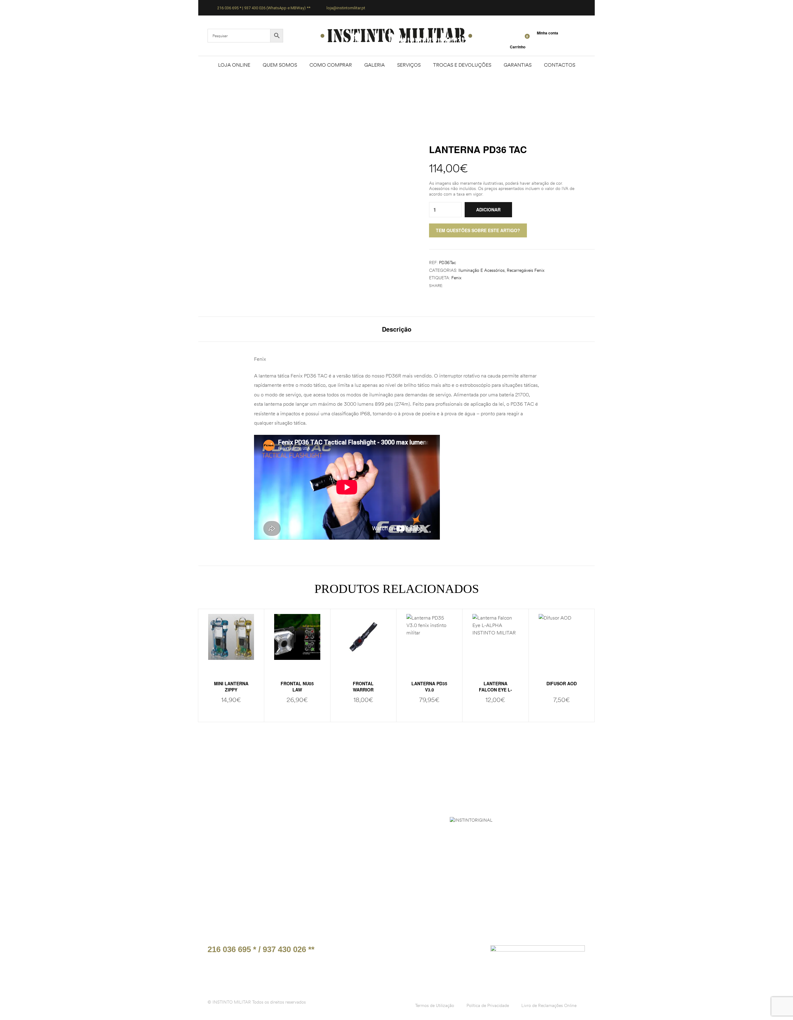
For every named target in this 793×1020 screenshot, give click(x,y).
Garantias (518, 65)
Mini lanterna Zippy (231, 686)
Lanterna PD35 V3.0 (429, 686)
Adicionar (488, 209)
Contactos (559, 65)
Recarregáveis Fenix (526, 270)
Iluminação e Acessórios (481, 270)
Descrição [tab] (396, 329)
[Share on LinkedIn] (460, 285)
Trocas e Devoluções (462, 65)
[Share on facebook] (447, 285)
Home (353, 97)
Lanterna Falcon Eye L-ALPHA (495, 689)
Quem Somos (280, 65)
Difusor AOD (561, 683)
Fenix (456, 277)
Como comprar (330, 65)
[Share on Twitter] (453, 285)
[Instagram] (458, 951)
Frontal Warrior (363, 686)
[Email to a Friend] (466, 285)
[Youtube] (472, 951)
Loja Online (234, 65)
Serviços (409, 65)
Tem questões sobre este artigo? (478, 230)
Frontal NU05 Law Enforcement (297, 689)
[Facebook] (444, 951)
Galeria (374, 65)
